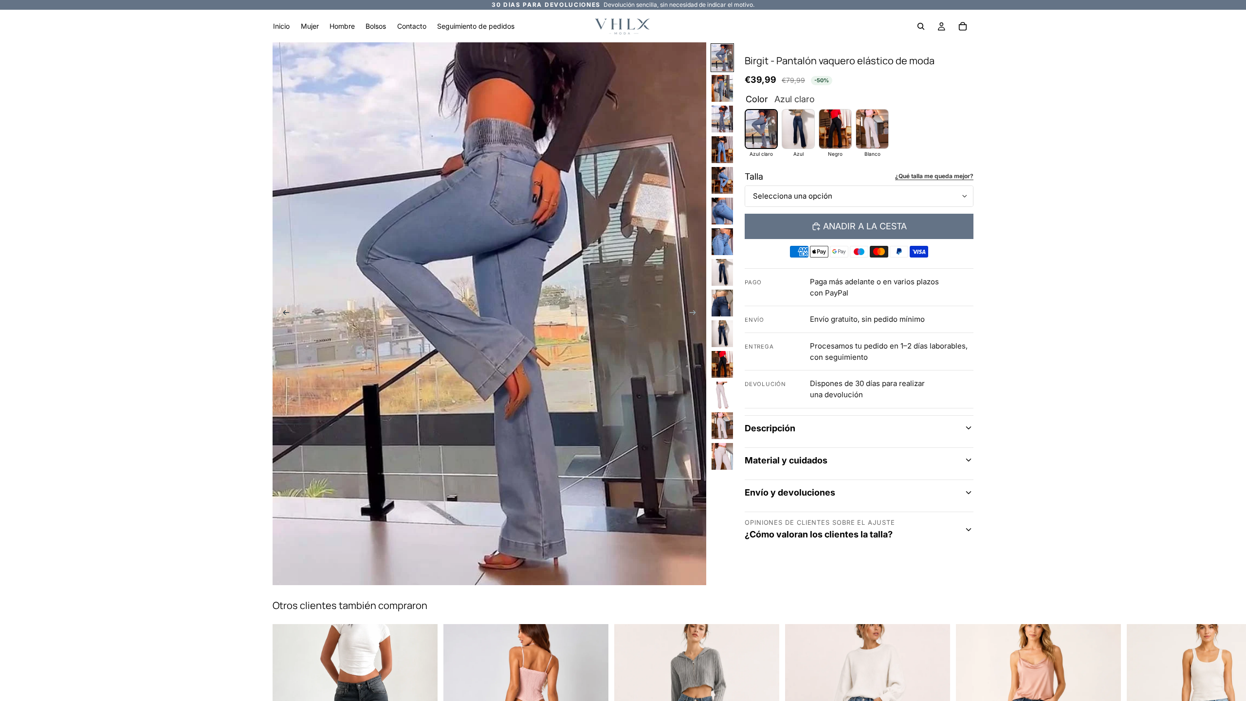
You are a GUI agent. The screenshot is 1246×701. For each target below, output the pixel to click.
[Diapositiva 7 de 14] (722, 241)
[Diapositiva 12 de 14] (722, 395)
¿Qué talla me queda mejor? (934, 176)
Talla (754, 176)
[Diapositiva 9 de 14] (722, 303)
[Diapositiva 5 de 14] (722, 180)
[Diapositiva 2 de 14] (722, 88)
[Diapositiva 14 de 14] (722, 456)
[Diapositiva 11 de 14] (722, 364)
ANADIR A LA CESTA (865, 226)
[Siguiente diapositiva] (695, 314)
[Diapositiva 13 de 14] (722, 425)
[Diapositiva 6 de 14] (722, 211)
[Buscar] (921, 26)
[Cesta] (962, 26)
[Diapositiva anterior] (283, 314)
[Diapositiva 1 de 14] (722, 57)
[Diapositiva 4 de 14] (722, 149)
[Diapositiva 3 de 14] (722, 119)
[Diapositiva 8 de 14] (722, 272)
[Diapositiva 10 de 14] (722, 333)
